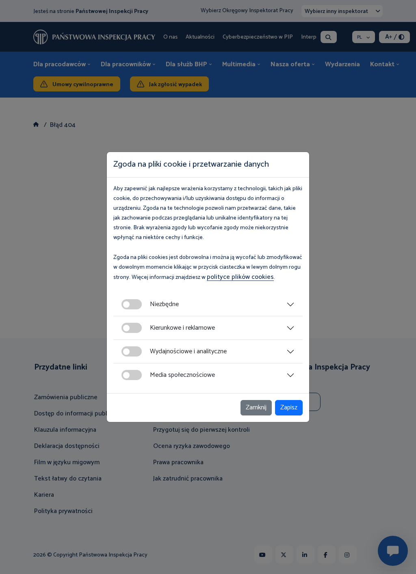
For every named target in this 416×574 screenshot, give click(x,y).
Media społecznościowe (182, 375)
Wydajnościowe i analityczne (188, 351)
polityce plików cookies (240, 277)
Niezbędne (164, 304)
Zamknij (256, 407)
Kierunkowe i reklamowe (182, 327)
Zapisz (288, 407)
